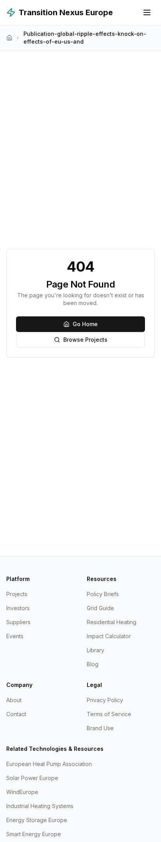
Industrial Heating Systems (39, 806)
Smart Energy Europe (33, 834)
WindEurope (22, 792)
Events (14, 636)
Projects (16, 594)
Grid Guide (100, 608)
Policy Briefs (103, 594)
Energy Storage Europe (36, 820)
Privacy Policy (105, 700)
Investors (18, 608)
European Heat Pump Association (49, 764)
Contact (16, 714)
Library (95, 650)
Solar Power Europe (32, 778)
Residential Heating (111, 622)
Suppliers (18, 622)
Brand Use (100, 728)
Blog (92, 664)
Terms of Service (109, 714)
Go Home (85, 324)
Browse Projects (85, 339)
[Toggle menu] (147, 12)
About (13, 700)
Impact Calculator (109, 636)
